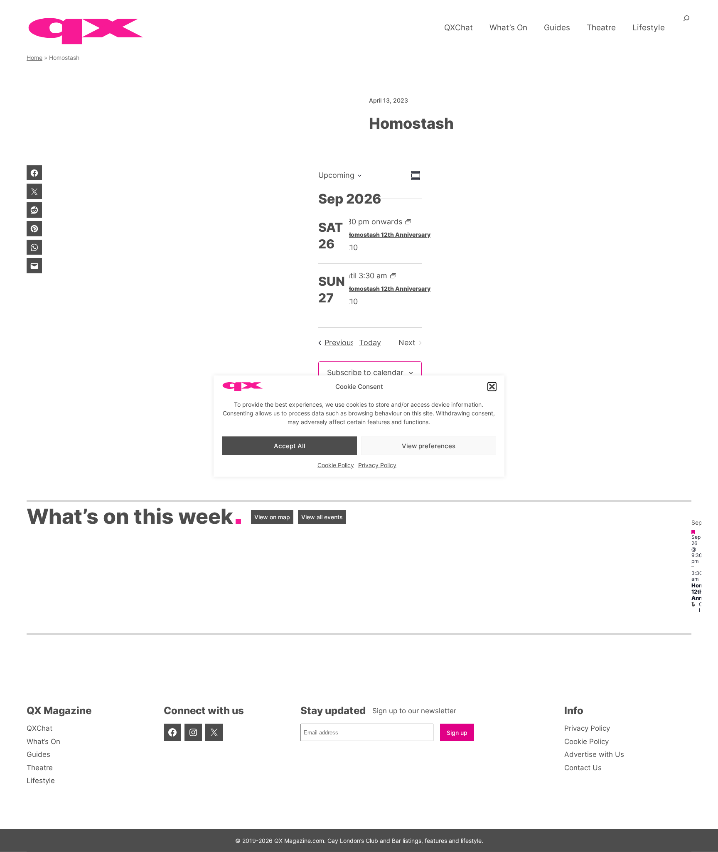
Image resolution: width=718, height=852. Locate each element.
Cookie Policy (335, 465)
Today (370, 342)
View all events (322, 517)
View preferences (428, 445)
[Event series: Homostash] (408, 221)
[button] (492, 387)
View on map (272, 517)
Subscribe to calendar (365, 372)
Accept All (289, 445)
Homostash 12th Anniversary (388, 234)
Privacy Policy (377, 465)
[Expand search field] (686, 21)
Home (34, 57)
